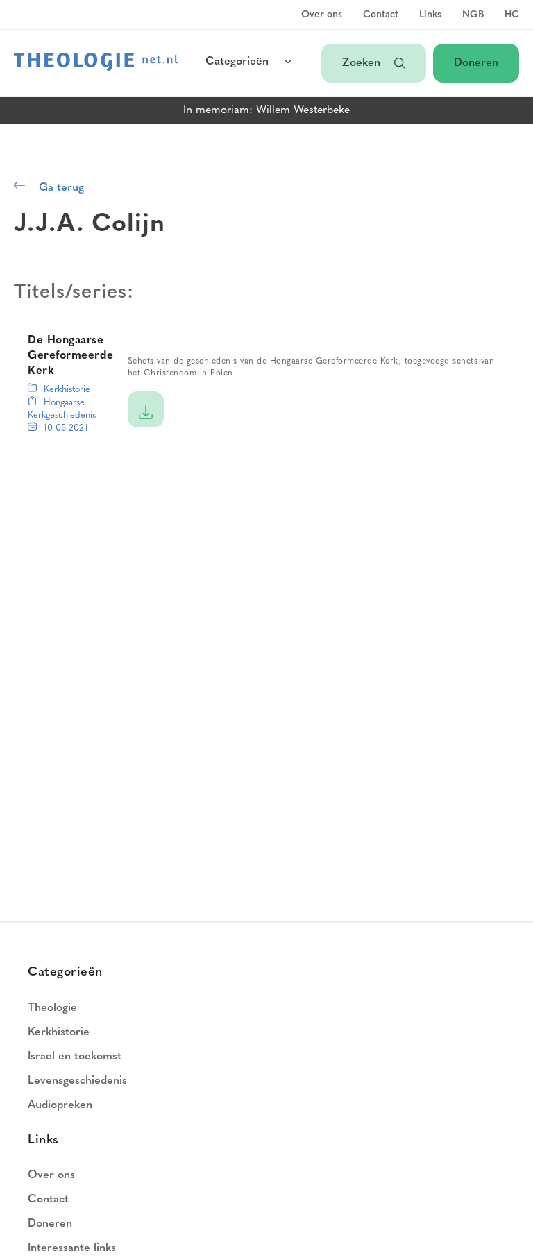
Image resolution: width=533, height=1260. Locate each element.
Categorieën (237, 61)
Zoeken (361, 63)
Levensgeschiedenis (77, 1081)
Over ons (321, 15)
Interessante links (72, 1248)
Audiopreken (60, 1105)
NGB (473, 15)
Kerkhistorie (67, 389)
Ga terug (61, 188)
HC (512, 15)
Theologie (52, 1008)
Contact (380, 15)
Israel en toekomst (74, 1056)
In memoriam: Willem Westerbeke (266, 110)
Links (430, 15)
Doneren (476, 63)
